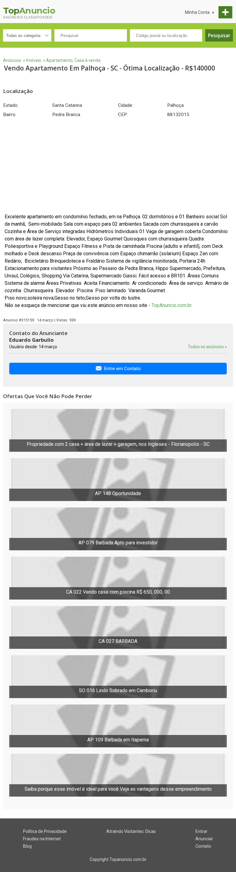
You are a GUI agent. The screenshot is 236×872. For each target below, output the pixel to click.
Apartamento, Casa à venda (73, 60)
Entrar (201, 831)
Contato (203, 846)
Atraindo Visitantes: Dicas (131, 831)
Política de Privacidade (45, 831)
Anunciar (204, 838)
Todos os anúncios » (207, 346)
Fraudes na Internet (42, 838)
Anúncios (12, 60)
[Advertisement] (118, 165)
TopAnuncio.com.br (171, 305)
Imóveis (33, 60)
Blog (27, 846)
